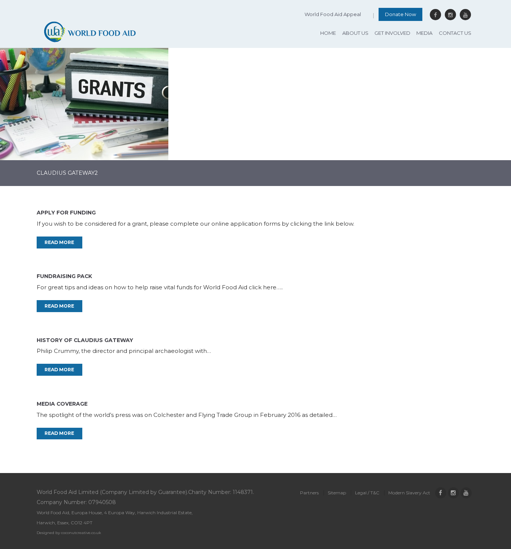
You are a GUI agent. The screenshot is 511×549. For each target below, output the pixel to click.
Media (424, 33)
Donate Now (400, 14)
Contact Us (455, 33)
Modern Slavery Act (409, 492)
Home (328, 33)
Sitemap (337, 492)
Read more (59, 242)
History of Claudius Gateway (85, 340)
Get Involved (392, 33)
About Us (355, 33)
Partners (309, 492)
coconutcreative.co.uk (81, 532)
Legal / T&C (367, 492)
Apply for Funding (66, 212)
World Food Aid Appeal (333, 14)
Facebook (435, 14)
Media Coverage (62, 403)
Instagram (450, 14)
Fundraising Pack (64, 276)
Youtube (465, 14)
